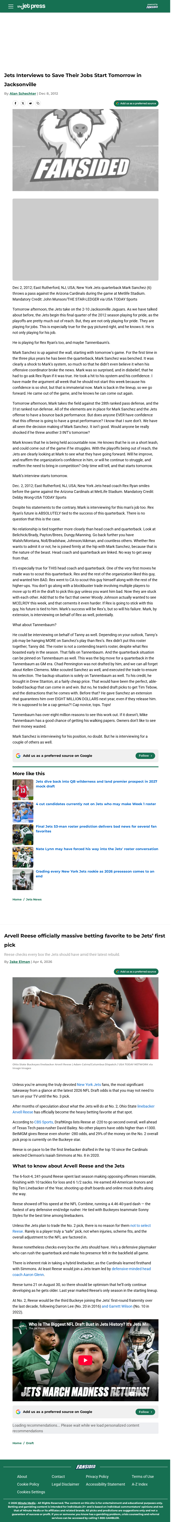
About (22, 1476)
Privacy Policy (97, 1476)
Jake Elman (20, 962)
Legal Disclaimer (65, 1484)
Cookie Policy (28, 1484)
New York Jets (89, 1084)
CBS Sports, (44, 1122)
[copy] (38, 103)
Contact (58, 1476)
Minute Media (26, 1503)
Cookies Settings (31, 1492)
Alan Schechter (23, 94)
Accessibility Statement (105, 1484)
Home (17, 899)
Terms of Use (143, 1476)
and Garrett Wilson (117, 1306)
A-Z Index (140, 1484)
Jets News (33, 899)
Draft (30, 1443)
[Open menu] (10, 6)
